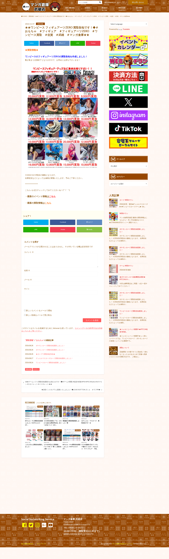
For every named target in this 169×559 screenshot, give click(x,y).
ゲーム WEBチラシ (126, 266)
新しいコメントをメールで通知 (39, 310)
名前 (27, 270)
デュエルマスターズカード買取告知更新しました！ (54, 358)
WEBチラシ (122, 8)
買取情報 (29, 340)
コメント (29, 252)
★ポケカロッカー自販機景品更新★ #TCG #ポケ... (132, 278)
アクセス (87, 8)
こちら (52, 196)
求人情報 (105, 8)
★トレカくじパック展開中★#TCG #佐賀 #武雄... (134, 330)
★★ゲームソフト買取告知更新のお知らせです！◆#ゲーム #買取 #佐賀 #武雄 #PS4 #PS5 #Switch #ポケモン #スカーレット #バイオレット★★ (63, 383)
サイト (27, 289)
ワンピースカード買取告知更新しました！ (51, 362)
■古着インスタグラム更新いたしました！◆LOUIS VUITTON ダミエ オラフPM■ (71, 390)
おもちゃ (40, 340)
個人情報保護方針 (110, 2)
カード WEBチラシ (126, 200)
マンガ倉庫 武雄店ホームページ (122, 544)
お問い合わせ (139, 2)
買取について (70, 8)
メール (28, 279)
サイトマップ (123, 2)
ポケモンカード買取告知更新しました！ (50, 346)
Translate (126, 29)
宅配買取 (139, 8)
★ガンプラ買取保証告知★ (45, 354)
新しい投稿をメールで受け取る (39, 315)
